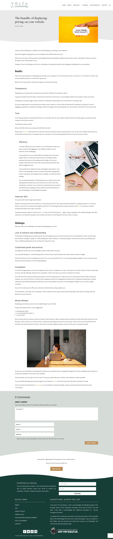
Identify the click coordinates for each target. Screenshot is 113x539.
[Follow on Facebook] (24, 531)
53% (78, 206)
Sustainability (95, 5)
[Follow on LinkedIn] (28, 531)
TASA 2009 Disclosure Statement (26, 517)
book (54, 381)
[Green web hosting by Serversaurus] (64, 534)
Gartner (25, 132)
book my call (56, 469)
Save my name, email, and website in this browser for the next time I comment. (40, 439)
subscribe (39, 385)
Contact (104, 5)
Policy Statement (21, 521)
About (69, 5)
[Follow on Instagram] (32, 531)
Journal (85, 5)
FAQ (16, 508)
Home (64, 5)
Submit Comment (91, 443)
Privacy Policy (20, 511)
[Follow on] (35, 531)
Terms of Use (19, 514)
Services (76, 5)
